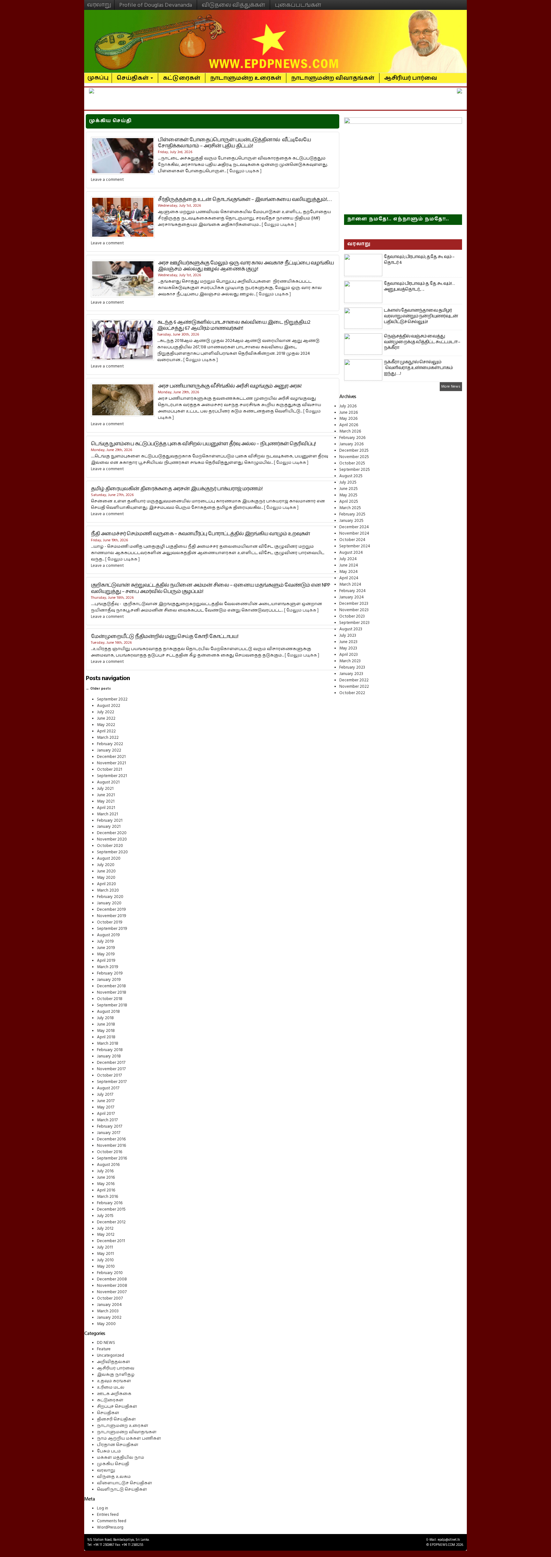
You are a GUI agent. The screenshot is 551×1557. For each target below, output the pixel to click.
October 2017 (109, 1075)
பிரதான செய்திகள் (117, 1445)
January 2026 (351, 444)
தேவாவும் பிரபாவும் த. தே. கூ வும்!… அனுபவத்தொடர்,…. (419, 286)
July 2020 (105, 865)
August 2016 (108, 1165)
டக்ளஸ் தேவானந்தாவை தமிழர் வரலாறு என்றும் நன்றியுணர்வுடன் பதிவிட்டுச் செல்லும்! (421, 316)
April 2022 (106, 731)
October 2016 (109, 1152)
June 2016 (106, 1177)
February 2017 (109, 1126)
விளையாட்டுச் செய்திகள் (124, 1483)
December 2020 (112, 833)
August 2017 (108, 1088)
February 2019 (110, 973)
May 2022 (106, 725)
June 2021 (106, 795)
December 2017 (111, 1062)
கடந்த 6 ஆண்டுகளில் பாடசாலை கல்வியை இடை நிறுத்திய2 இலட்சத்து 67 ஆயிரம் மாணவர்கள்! (233, 325)
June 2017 (105, 1101)
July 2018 (105, 1018)
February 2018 (110, 1050)
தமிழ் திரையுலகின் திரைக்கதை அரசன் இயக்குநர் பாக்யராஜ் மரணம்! (176, 488)
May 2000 (106, 1324)
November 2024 (354, 533)
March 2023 (350, 661)
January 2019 (109, 979)
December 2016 (111, 1139)
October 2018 (109, 999)
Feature (104, 1349)
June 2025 (348, 489)
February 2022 (110, 744)
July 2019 (105, 941)
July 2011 (105, 1247)
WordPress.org (110, 1527)
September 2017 (112, 1082)
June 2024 (348, 565)
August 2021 (108, 782)
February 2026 (352, 438)
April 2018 (106, 1037)
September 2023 (354, 623)
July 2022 (105, 712)
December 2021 (111, 757)
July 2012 (105, 1228)
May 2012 (105, 1234)
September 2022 (112, 699)
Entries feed (108, 1514)
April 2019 (106, 960)
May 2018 (106, 1031)
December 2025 (354, 450)
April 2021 (106, 808)
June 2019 (106, 948)
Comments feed (111, 1521)
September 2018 (112, 1005)
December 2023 (353, 603)
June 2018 (106, 1024)
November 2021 (111, 763)
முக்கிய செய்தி (113, 1464)
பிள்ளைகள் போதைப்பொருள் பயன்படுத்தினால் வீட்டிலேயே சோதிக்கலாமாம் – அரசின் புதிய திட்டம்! (234, 142)
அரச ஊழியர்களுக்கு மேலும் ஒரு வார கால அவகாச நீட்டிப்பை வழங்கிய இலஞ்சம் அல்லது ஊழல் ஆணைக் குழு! (246, 265)
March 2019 (107, 967)
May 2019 (106, 954)
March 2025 (350, 508)
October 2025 (352, 463)
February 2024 (352, 591)
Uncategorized (110, 1355)
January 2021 (109, 826)
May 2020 (106, 877)
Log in (102, 1508)
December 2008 (112, 1279)
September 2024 (354, 546)
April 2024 (348, 578)
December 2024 (354, 527)
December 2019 (111, 909)
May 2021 (105, 801)
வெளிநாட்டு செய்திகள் (122, 1489)
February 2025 (352, 514)
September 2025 (354, 469)
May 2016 (105, 1184)
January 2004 (109, 1305)
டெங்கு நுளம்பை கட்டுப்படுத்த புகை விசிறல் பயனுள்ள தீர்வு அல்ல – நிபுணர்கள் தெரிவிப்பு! (203, 443)
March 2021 (107, 814)
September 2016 (112, 1158)
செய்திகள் (133, 78)
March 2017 (107, 1120)
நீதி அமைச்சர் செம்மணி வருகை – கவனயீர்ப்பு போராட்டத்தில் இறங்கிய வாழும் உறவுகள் (200, 533)
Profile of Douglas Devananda (155, 5)
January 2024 (351, 597)
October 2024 (352, 540)
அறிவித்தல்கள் (113, 1362)
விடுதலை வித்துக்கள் (233, 5)
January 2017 (108, 1133)
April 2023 (348, 654)
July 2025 (347, 482)
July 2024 (348, 559)
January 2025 (351, 520)
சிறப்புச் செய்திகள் (117, 1406)
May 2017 (105, 1107)
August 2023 (350, 629)
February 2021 (109, 820)
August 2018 (108, 1011)
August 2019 (108, 935)
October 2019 (109, 922)
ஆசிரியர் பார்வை (410, 78)
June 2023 (348, 642)
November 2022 (354, 686)
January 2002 (109, 1317)
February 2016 (109, 1203)
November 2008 (112, 1285)
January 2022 (109, 750)
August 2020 (109, 858)
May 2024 (348, 572)
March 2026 (350, 431)
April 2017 (106, 1113)
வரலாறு (99, 2)
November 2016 (111, 1145)
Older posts (98, 688)
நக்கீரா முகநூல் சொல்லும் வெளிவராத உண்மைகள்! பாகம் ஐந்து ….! (418, 368)
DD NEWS (106, 1343)
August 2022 (108, 705)
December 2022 (354, 680)
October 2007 (110, 1298)
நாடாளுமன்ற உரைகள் (245, 78)
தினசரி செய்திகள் (116, 1419)
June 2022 (106, 718)
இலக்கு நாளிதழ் (116, 1374)
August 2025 (351, 476)
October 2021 (109, 769)
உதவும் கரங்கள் (114, 1381)
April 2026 (348, 425)
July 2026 (347, 406)
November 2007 (112, 1292)
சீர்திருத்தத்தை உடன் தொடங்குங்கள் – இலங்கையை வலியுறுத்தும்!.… (244, 199)
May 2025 (348, 495)
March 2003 (108, 1311)
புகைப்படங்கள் (298, 5)
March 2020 (108, 890)
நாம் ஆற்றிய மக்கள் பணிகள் (129, 1438)
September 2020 (112, 852)
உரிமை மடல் (110, 1387)
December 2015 (111, 1209)
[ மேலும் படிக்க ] (244, 171)
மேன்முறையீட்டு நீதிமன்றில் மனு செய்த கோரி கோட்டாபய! (164, 636)
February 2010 (110, 1273)
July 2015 (105, 1216)
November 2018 (111, 992)
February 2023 (352, 667)
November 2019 (111, 916)
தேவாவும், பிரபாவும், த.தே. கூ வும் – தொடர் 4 (419, 260)
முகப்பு (98, 75)
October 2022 (352, 693)
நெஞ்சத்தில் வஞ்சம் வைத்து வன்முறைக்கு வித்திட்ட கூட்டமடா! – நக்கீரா (422, 342)
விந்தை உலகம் (114, 1476)
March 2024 (350, 584)
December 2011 (111, 1241)
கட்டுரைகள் (181, 78)
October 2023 (352, 616)
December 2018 (111, 986)
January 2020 (109, 903)
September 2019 (112, 928)
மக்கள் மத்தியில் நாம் (120, 1457)
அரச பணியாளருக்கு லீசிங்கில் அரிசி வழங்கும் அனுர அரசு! (229, 385)
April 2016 (106, 1190)
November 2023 (354, 610)
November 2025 (354, 457)
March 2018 (107, 1043)
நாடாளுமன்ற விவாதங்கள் (332, 78)
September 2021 (112, 776)
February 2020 (110, 897)
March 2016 (107, 1196)
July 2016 (105, 1171)
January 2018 (109, 1056)
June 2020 (106, 871)
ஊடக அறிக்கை (114, 1394)
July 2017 (105, 1094)
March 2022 (108, 737)
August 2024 (351, 552)
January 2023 (351, 674)
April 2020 (106, 884)
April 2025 (348, 501)
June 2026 (348, 412)
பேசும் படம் (109, 1451)
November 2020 (112, 839)
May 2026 (348, 418)
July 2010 (105, 1260)
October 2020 (110, 846)
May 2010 (106, 1266)
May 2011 (105, 1254)
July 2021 (105, 788)
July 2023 (347, 635)
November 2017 (111, 1069)
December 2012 (111, 1222)
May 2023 (348, 648)
